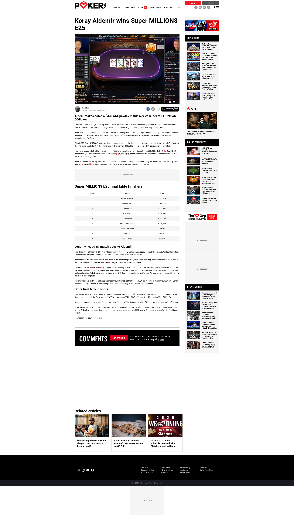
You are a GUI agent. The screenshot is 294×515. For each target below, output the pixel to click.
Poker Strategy (155, 7)
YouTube (98, 318)
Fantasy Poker (130, 7)
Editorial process (147, 472)
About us (144, 468)
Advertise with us (167, 470)
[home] (90, 5)
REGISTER (211, 3)
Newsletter (164, 472)
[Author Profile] (78, 109)
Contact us (184, 470)
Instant (142, 7)
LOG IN (193, 3)
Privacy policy (185, 468)
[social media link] (196, 7)
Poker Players (169, 7)
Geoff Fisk (85, 108)
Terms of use (165, 468)
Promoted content (147, 470)
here (162, 339)
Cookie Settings (185, 472)
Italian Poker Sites (206, 470)
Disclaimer (203, 468)
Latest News (117, 7)
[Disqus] (127, 377)
